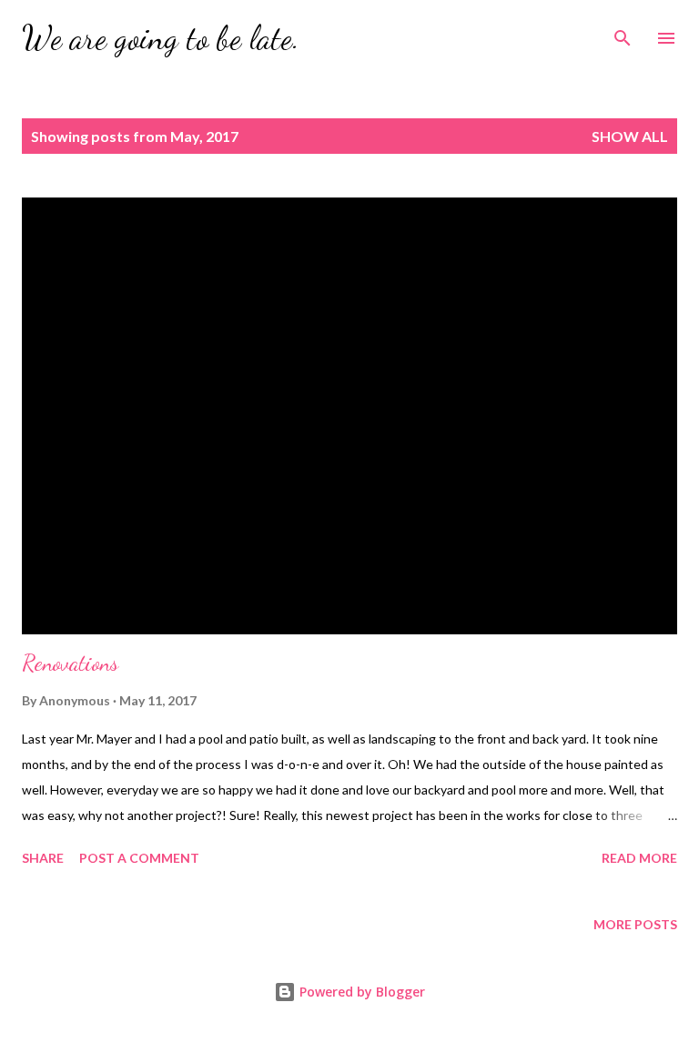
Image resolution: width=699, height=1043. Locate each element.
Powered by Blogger (360, 991)
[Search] (622, 33)
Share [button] (43, 858)
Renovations (70, 663)
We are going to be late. (160, 37)
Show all (630, 136)
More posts (635, 924)
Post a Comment (139, 858)
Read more (639, 858)
